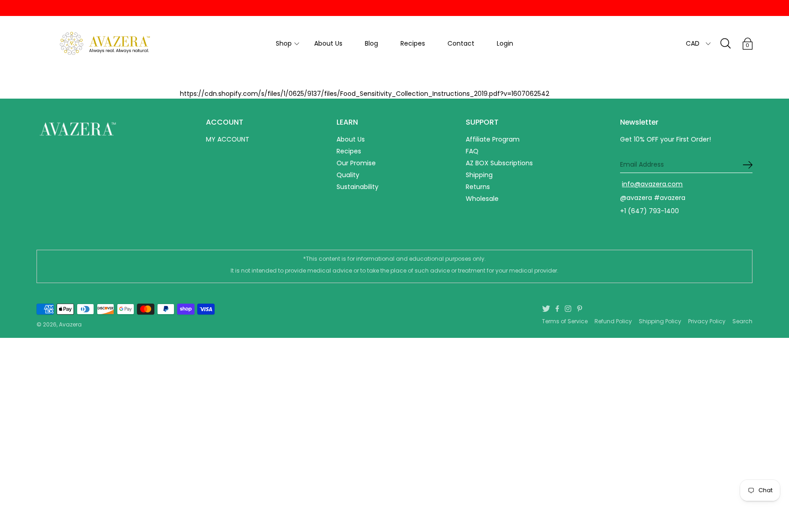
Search (742, 321)
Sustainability (358, 186)
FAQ (472, 151)
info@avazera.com (652, 184)
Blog (371, 43)
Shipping (479, 174)
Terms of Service (565, 321)
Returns (478, 186)
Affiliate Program (493, 139)
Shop (284, 43)
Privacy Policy (707, 321)
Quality (348, 174)
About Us (328, 43)
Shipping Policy (660, 321)
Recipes (412, 43)
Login (505, 43)
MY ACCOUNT (227, 139)
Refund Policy (613, 321)
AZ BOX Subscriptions (499, 163)
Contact (460, 43)
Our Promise (356, 163)
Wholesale (482, 198)
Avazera (70, 324)
